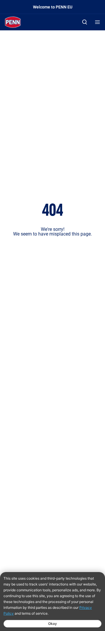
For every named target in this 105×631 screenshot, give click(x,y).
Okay (52, 623)
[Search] (85, 22)
